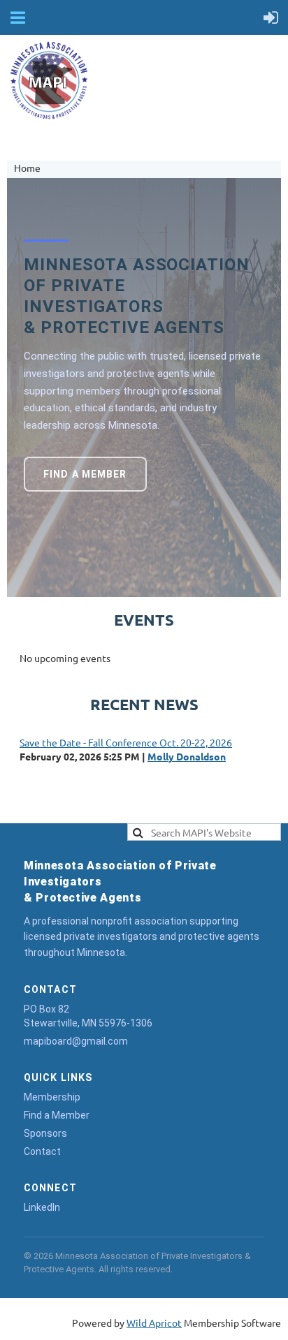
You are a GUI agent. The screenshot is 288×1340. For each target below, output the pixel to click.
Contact (42, 1151)
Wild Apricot (154, 1322)
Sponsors (45, 1133)
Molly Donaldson (186, 756)
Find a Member (85, 474)
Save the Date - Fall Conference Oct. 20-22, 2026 (126, 742)
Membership (52, 1097)
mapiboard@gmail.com (76, 1041)
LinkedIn (42, 1207)
